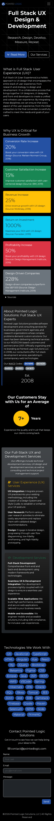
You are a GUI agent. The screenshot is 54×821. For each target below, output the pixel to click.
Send (46, 801)
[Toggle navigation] (48, 3)
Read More (18, 54)
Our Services (39, 54)
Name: (6, 754)
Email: (6, 765)
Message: (8, 777)
